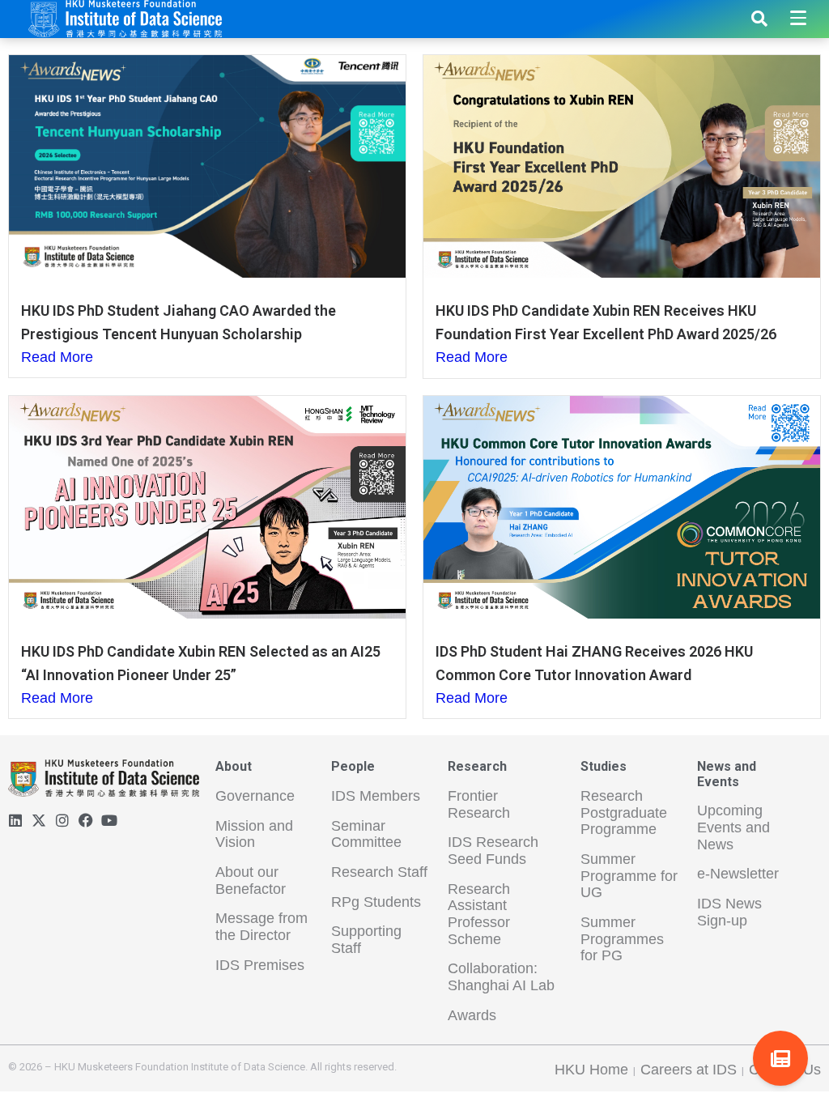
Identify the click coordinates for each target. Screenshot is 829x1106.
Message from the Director (261, 926)
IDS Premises (259, 965)
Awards (472, 1015)
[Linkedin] (15, 820)
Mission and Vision (254, 834)
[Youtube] (109, 820)
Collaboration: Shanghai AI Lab (501, 976)
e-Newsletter (738, 874)
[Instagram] (62, 820)
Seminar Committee (366, 834)
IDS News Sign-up (729, 912)
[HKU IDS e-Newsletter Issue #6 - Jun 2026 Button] (780, 1058)
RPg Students (376, 902)
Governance (255, 796)
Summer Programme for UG (629, 875)
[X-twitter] (39, 820)
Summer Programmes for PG (622, 938)
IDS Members (375, 796)
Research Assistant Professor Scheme (479, 914)
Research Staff (379, 872)
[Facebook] (86, 820)
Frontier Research (479, 804)
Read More (57, 357)
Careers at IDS (688, 1069)
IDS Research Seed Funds (493, 850)
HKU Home (591, 1069)
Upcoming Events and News (733, 827)
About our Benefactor (250, 880)
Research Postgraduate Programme (623, 812)
